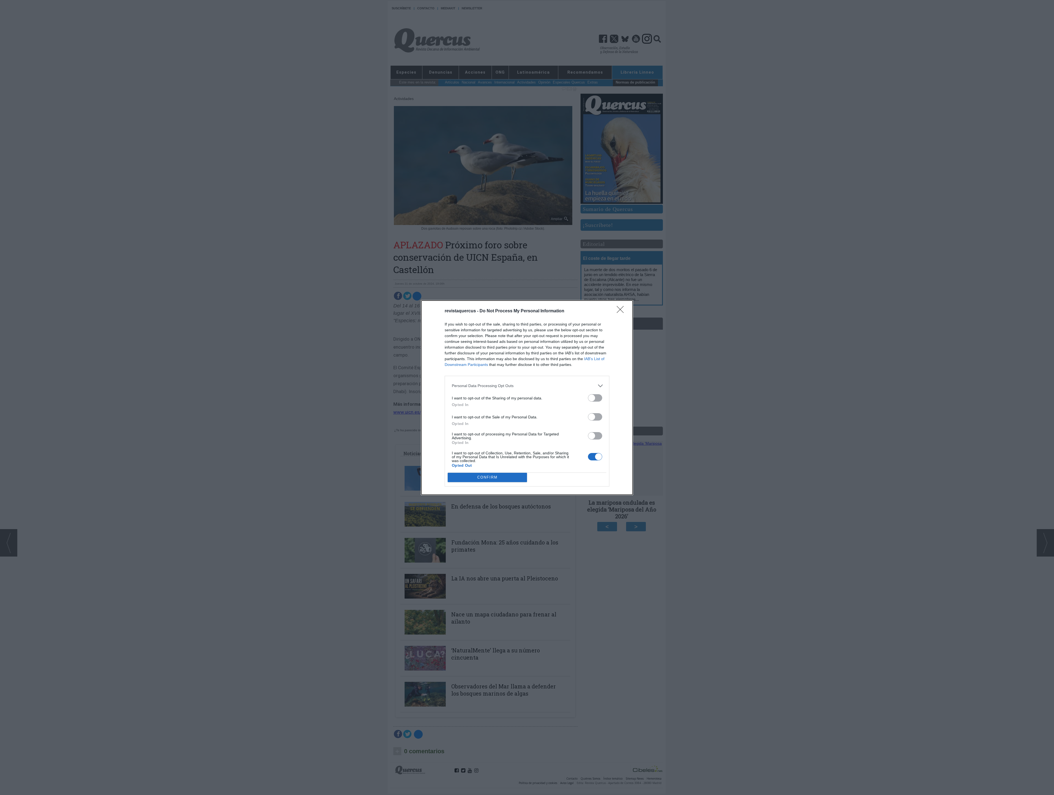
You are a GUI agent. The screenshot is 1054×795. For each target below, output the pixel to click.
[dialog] (527, 398)
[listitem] (527, 386)
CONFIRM (487, 477)
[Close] (622, 311)
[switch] (595, 398)
